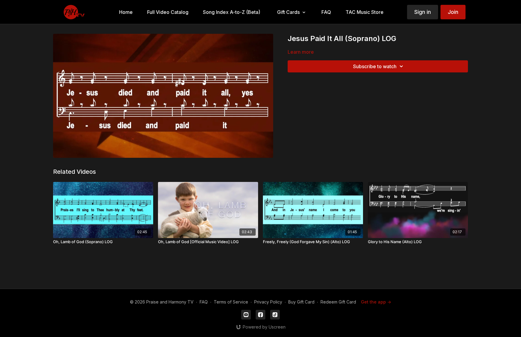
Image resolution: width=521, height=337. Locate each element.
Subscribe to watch (374, 66)
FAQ (204, 301)
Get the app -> (376, 301)
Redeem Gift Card (338, 301)
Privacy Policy (268, 301)
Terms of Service (231, 301)
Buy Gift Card (301, 301)
